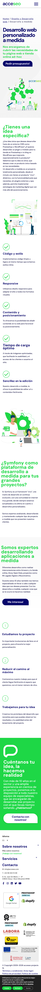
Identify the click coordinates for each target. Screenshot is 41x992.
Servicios (9, 859)
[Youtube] (20, 883)
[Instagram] (7, 883)
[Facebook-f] (3, 883)
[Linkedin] (11, 883)
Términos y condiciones (12, 971)
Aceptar (6, 988)
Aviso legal (28, 971)
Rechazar (17, 988)
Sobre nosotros (14, 846)
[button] (20, 846)
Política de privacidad (11, 973)
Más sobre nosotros (10, 851)
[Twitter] (16, 883)
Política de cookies (30, 973)
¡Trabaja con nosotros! (12, 853)
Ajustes (28, 988)
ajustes (30, 984)
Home (6, 18)
